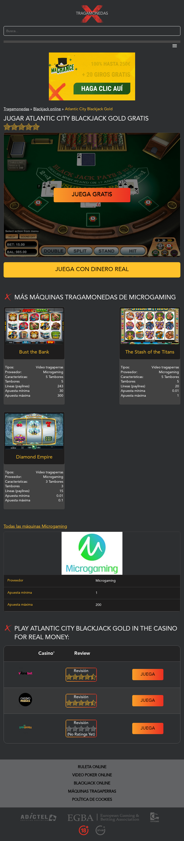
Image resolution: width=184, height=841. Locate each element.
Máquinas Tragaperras (92, 792)
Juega (148, 674)
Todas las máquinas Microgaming (35, 526)
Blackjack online (92, 783)
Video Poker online (92, 775)
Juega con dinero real (92, 270)
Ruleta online (92, 767)
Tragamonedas (92, 14)
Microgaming (106, 580)
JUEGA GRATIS (92, 195)
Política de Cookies (92, 800)
